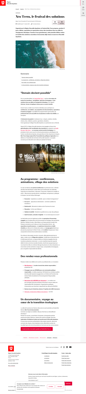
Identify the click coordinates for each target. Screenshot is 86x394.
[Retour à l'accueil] (11, 348)
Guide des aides (65, 356)
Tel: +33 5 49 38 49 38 (13, 363)
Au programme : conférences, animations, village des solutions (35, 80)
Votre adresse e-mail (33, 380)
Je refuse (51, 387)
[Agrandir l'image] (40, 158)
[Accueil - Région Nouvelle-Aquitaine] (3, 3)
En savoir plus (20, 389)
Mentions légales (11, 390)
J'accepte (60, 387)
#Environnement (43, 337)
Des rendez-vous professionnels (28, 82)
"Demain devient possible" (27, 77)
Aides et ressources (48, 362)
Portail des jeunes (65, 358)
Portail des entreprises (66, 362)
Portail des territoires (66, 365)
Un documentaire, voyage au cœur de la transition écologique (35, 85)
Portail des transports (66, 360)
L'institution (46, 356)
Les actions (46, 360)
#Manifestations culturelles (33, 337)
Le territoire (46, 358)
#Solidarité (25, 337)
